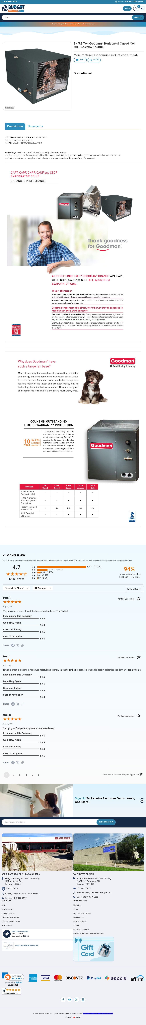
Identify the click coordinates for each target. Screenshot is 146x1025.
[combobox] (68, 17)
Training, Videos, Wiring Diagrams (88, 933)
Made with (69, 1017)
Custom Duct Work (82, 913)
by (76, 1017)
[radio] (73, 567)
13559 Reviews (19, 578)
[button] (13, 978)
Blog (75, 909)
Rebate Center (79, 921)
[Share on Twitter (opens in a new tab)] (18, 646)
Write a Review (134, 589)
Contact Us (78, 917)
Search (137, 17)
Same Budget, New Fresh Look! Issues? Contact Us (73, 24)
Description (15, 126)
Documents (35, 126)
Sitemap (76, 925)
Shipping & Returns (10, 917)
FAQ (3, 905)
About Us (77, 905)
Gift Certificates (81, 929)
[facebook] (63, 999)
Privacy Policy (8, 913)
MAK (78, 1017)
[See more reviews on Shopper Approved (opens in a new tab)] (22, 646)
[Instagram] (83, 999)
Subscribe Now (106, 822)
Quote (127, 8)
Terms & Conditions (11, 921)
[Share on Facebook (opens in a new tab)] (13, 646)
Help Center (7, 925)
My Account (7, 909)
